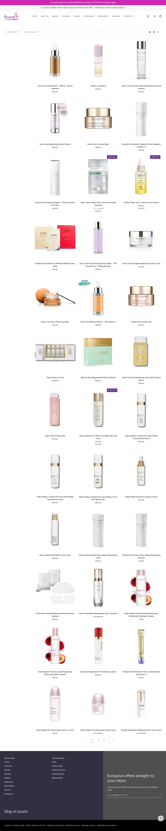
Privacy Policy (57, 766)
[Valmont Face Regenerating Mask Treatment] (98, 351)
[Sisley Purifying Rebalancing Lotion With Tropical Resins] (141, 351)
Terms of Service (58, 770)
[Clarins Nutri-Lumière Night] (98, 118)
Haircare (7, 790)
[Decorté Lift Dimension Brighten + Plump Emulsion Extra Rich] (55, 176)
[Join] (160, 795)
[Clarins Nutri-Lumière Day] (141, 296)
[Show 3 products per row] (154, 32)
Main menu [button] (9, 758)
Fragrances (8, 782)
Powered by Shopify (107, 825)
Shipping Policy (58, 774)
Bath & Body (9, 786)
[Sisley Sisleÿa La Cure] (55, 351)
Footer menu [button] (58, 758)
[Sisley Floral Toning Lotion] (55, 410)
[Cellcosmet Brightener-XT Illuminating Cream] (98, 646)
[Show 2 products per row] (150, 32)
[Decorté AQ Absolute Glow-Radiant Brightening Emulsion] (141, 529)
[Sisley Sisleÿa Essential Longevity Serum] (141, 471)
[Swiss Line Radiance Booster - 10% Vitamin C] (98, 296)
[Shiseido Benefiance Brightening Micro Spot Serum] (141, 704)
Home (6, 762)
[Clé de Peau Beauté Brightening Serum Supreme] (98, 587)
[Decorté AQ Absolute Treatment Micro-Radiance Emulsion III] (141, 118)
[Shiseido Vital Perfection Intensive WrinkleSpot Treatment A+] (141, 646)
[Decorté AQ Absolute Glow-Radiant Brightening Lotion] (98, 529)
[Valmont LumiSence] (98, 60)
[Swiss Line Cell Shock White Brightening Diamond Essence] (141, 60)
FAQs (54, 762)
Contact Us (8, 794)
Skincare (7, 774)
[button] (44, 16)
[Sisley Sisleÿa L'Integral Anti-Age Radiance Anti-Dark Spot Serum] (98, 471)
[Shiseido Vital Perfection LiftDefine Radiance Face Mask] (55, 237)
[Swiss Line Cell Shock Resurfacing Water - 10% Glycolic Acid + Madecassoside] (98, 237)
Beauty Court (13, 825)
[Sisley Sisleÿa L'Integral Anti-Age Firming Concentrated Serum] (141, 410)
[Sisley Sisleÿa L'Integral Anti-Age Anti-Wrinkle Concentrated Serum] (55, 471)
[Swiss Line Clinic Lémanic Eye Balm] (55, 296)
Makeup (7, 778)
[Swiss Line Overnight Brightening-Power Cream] (141, 237)
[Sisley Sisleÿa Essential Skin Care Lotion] (55, 529)
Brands (7, 770)
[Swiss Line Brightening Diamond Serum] (55, 118)
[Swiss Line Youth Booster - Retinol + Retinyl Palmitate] (55, 60)
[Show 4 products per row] (159, 32)
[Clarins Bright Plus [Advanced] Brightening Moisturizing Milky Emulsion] (55, 646)
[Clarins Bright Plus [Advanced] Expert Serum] (98, 704)
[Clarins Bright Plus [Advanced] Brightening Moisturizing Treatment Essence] (141, 587)
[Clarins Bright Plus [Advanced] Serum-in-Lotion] (55, 704)
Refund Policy (57, 778)
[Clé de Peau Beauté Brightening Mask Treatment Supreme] (55, 587)
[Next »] (112, 739)
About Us (8, 766)
